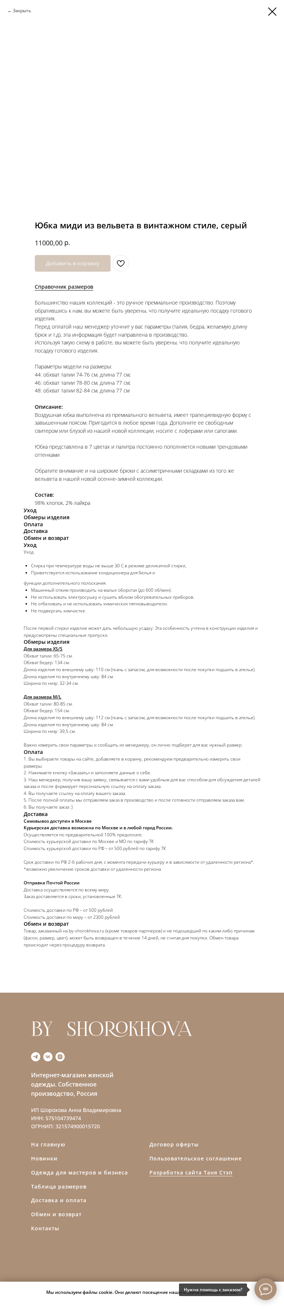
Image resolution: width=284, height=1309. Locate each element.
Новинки (44, 1158)
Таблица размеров (59, 1186)
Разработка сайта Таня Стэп (191, 1172)
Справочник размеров (64, 286)
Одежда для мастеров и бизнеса (79, 1172)
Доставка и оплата (59, 1200)
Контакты (45, 1228)
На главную (48, 1144)
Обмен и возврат (56, 1214)
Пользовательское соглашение (195, 1158)
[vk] (48, 1056)
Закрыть (22, 10)
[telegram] (35, 1056)
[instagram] (60, 1056)
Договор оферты (174, 1144)
